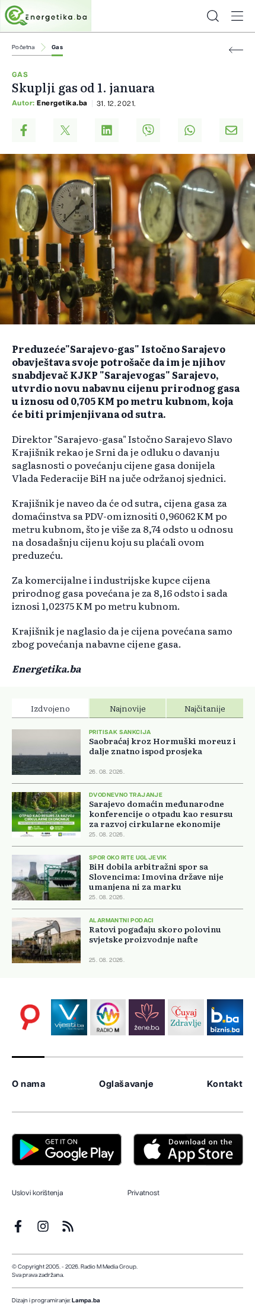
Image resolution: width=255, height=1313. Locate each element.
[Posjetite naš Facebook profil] (18, 1226)
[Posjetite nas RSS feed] (68, 1226)
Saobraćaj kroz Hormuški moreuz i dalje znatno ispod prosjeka (162, 746)
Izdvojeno (50, 708)
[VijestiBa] (69, 1017)
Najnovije (128, 708)
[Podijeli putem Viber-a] (148, 130)
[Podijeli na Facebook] (24, 130)
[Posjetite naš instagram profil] (43, 1226)
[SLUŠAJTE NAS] (108, 1017)
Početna (23, 47)
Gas (57, 47)
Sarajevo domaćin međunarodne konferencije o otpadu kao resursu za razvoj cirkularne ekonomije (161, 814)
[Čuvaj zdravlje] (186, 1017)
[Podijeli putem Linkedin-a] (107, 130)
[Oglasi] (30, 1017)
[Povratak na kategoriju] (236, 50)
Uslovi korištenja (37, 1192)
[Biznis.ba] (225, 1017)
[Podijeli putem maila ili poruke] (231, 130)
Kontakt (225, 1084)
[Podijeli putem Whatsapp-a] (190, 130)
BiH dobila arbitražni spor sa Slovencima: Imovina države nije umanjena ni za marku (156, 876)
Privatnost (144, 1192)
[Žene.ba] (147, 1017)
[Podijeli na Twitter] (65, 130)
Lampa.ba (86, 1301)
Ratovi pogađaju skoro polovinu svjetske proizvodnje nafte (155, 934)
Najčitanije (204, 708)
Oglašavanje (126, 1084)
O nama (29, 1084)
